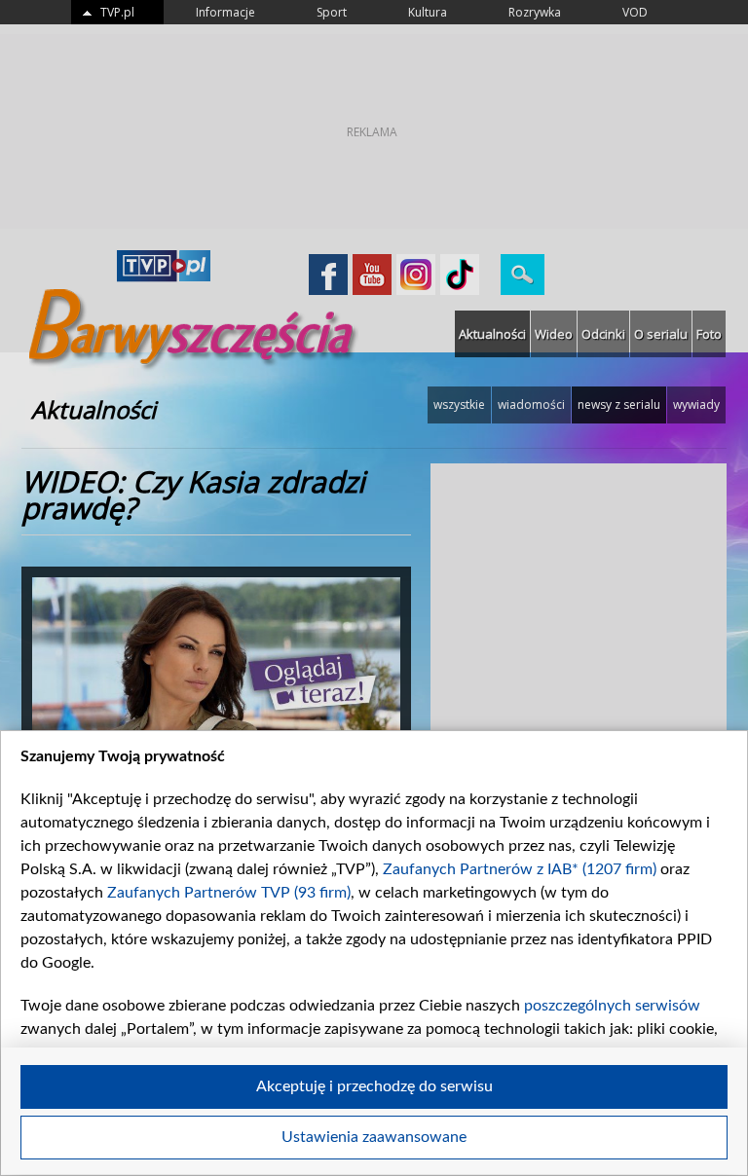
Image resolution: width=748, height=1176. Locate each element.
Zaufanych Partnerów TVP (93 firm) (229, 892)
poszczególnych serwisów (612, 1005)
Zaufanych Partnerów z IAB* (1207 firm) (519, 869)
